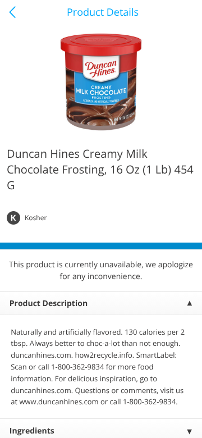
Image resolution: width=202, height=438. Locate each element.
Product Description (49, 303)
